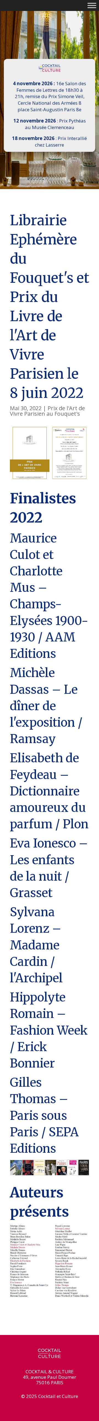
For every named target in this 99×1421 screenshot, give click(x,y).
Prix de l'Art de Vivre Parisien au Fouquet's (47, 410)
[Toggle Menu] (91, 5)
